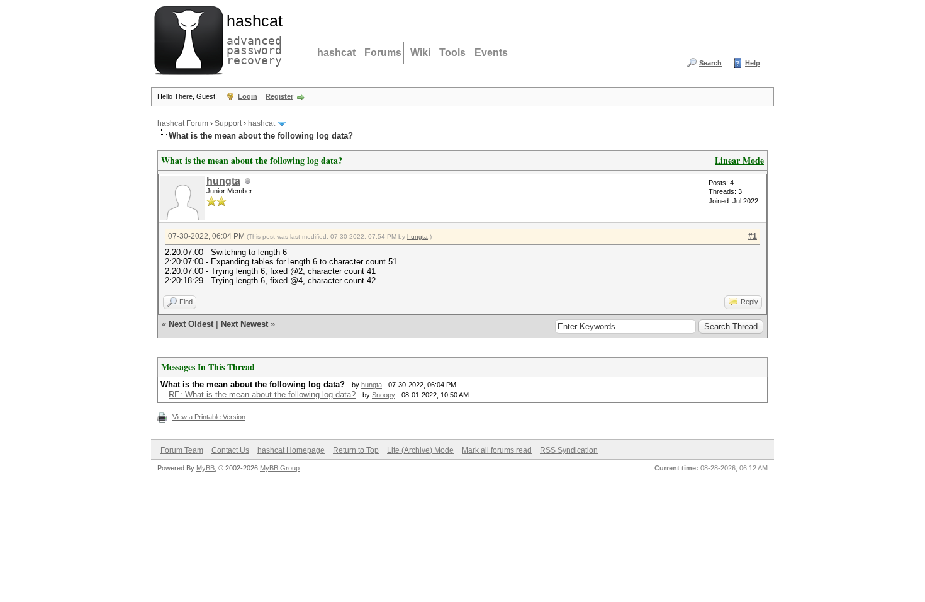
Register (279, 96)
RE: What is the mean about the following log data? (262, 394)
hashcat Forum (182, 123)
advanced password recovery (252, 38)
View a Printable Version (208, 417)
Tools (452, 52)
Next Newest (244, 324)
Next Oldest (191, 324)
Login (247, 96)
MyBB (205, 468)
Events (491, 52)
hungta (223, 181)
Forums (382, 52)
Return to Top (356, 450)
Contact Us (230, 450)
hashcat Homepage (291, 450)
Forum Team (181, 450)
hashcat (336, 52)
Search (710, 63)
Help (752, 63)
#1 (752, 236)
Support (228, 123)
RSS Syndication (569, 450)
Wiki (420, 52)
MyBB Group (280, 468)
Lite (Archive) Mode (420, 450)
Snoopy (383, 395)
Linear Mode (739, 160)
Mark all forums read (497, 450)
